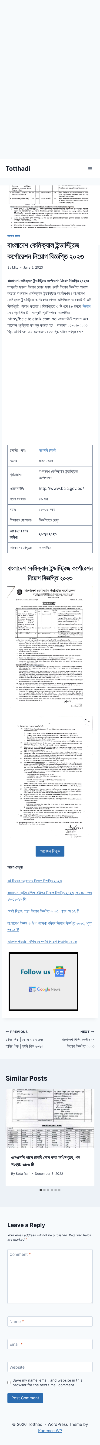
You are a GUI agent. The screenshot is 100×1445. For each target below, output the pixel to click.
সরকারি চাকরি (13, 236)
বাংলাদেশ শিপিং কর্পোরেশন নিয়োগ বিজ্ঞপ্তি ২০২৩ (78, 1039)
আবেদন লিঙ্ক (50, 851)
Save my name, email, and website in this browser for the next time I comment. (47, 1382)
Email (16, 1344)
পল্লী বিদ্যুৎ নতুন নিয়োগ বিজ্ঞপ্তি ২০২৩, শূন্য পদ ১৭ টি (43, 911)
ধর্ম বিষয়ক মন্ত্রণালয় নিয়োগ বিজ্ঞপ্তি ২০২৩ (34, 881)
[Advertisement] (50, 109)
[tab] (41, 1190)
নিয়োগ (86, 306)
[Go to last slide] (13, 1137)
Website (17, 1367)
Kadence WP (50, 1430)
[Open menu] (90, 168)
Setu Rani (23, 1173)
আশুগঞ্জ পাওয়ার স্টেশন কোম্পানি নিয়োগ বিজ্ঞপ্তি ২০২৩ (42, 941)
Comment (20, 1254)
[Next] (86, 1137)
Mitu (15, 267)
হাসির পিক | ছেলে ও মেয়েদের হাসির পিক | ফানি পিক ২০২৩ (24, 1039)
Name (17, 1321)
